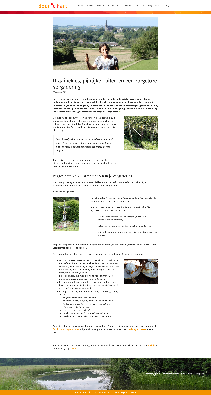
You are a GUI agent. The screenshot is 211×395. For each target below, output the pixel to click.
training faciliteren (137, 329)
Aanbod (90, 6)
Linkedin (74, 348)
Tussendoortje (114, 6)
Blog (150, 6)
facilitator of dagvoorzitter (66, 329)
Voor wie (100, 6)
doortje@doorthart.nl (126, 392)
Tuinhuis (127, 6)
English (169, 6)
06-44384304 (104, 392)
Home (80, 6)
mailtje (151, 345)
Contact (158, 6)
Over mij (138, 6)
